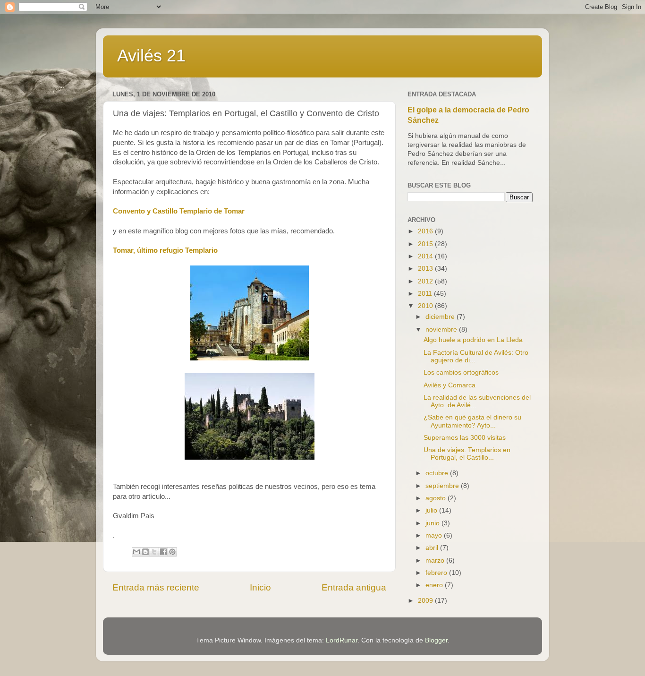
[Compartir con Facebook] (163, 551)
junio (433, 523)
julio (432, 510)
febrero (437, 572)
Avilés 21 (151, 55)
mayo (434, 535)
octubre (437, 473)
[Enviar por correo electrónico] (136, 551)
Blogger (436, 640)
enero (435, 585)
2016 (426, 231)
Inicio (260, 587)
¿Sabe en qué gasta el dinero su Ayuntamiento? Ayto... (472, 421)
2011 (426, 293)
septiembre (443, 485)
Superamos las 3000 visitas (465, 437)
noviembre (442, 329)
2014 (426, 256)
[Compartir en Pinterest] (172, 551)
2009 (426, 600)
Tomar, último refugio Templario (165, 250)
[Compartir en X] (154, 551)
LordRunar (341, 640)
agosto (436, 498)
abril (432, 547)
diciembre (441, 316)
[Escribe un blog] (145, 551)
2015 (426, 244)
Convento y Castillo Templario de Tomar (179, 211)
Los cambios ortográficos (461, 372)
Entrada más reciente (155, 587)
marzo (435, 560)
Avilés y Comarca (449, 385)
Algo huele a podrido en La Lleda (473, 339)
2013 (426, 268)
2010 (426, 305)
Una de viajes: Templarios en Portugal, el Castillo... (467, 453)
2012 (426, 281)
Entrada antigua (354, 587)
